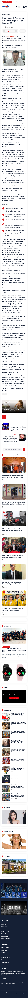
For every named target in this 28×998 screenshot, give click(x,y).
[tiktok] (16, 988)
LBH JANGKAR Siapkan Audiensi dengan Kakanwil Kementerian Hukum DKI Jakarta (15, 220)
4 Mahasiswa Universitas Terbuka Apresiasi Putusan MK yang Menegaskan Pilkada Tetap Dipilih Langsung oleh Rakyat (12, 609)
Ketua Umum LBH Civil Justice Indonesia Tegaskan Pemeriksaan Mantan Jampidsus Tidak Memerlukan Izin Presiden (15, 225)
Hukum (8, 14)
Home (2, 982)
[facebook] (7, 417)
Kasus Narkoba (4, 950)
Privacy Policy (20, 982)
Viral (2, 959)
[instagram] (13, 988)
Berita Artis (3, 924)
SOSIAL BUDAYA (6, 647)
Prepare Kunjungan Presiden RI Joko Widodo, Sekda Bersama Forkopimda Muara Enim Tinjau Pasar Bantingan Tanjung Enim (18, 786)
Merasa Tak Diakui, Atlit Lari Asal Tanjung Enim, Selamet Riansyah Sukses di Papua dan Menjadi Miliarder (18, 759)
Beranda (4, 14)
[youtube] (18, 988)
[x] (11, 417)
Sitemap (3, 983)
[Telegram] (14, 417)
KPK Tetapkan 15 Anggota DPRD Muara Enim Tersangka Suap (18, 732)
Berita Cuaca (4, 926)
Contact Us (13, 982)
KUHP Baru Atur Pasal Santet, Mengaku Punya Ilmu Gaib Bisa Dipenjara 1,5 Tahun (18, 723)
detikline (11, 992)
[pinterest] (21, 417)
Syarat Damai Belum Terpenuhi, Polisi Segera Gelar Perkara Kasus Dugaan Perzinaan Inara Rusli (18, 741)
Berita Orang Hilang (5, 938)
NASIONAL (3, 952)
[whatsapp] (17, 417)
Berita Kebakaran (5, 933)
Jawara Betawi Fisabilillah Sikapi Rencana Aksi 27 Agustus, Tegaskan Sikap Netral (14, 650)
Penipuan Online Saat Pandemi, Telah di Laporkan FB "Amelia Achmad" (17, 768)
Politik (2, 955)
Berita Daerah (4, 929)
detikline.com (11, 36)
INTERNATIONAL (5, 947)
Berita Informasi (5, 931)
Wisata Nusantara (5, 962)
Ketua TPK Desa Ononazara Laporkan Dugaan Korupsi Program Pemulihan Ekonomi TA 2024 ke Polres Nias (14, 210)
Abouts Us (7, 982)
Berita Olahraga (4, 936)
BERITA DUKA (14, 776)
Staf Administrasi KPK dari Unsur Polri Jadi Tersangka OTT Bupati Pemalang (15, 215)
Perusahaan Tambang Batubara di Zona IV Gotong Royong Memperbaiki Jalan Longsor (17, 795)
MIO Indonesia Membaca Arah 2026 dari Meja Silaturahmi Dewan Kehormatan (18, 750)
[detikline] (5, 7)
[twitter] (11, 988)
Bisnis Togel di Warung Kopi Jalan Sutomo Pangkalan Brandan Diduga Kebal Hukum (18, 715)
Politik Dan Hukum (5, 957)
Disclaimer (8, 983)
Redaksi (13, 983)
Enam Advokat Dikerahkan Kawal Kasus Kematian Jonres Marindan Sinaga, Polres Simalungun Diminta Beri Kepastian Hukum (15, 233)
